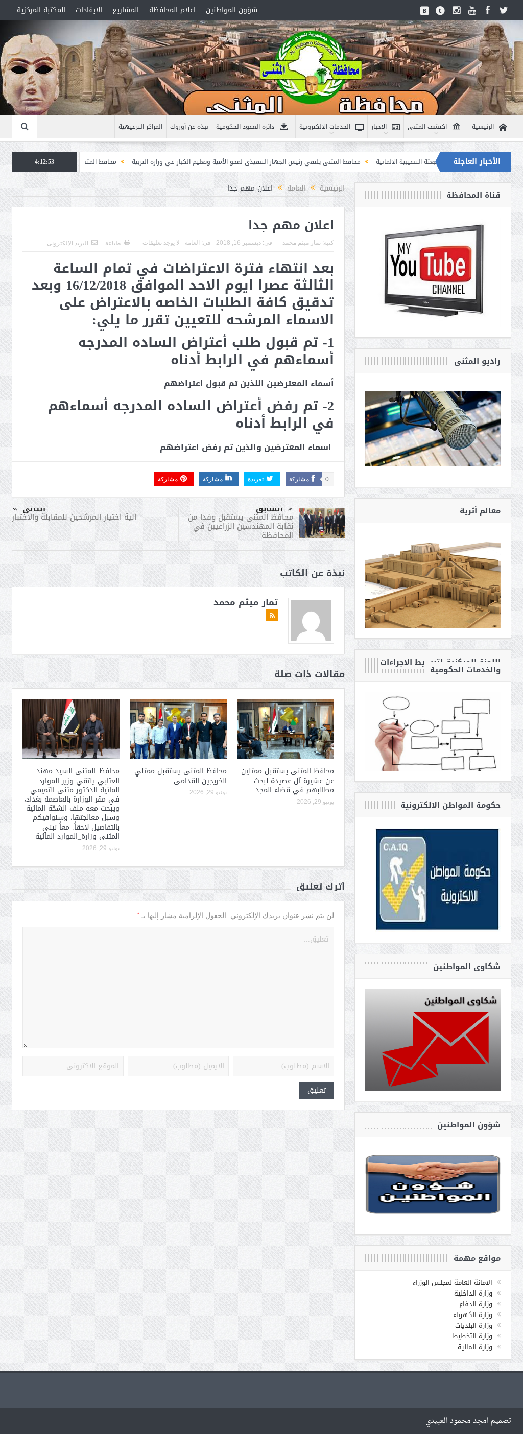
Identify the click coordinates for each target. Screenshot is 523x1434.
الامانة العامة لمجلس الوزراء (452, 1282)
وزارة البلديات (473, 1325)
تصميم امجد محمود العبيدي (468, 1421)
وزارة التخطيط (472, 1336)
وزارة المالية (475, 1347)
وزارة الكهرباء (472, 1314)
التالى (33, 508)
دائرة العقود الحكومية (245, 126)
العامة (192, 242)
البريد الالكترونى (67, 243)
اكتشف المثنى (427, 126)
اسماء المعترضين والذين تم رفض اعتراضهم (245, 447)
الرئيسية (483, 126)
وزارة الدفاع (475, 1304)
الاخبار (379, 126)
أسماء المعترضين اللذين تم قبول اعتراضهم (249, 383)
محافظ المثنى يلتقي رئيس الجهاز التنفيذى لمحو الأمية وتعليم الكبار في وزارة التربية (301, 162)
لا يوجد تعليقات (161, 242)
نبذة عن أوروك (189, 126)
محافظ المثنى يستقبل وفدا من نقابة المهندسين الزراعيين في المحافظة (241, 526)
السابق (269, 508)
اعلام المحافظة (172, 10)
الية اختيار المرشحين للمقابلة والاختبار (74, 517)
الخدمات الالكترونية (324, 126)
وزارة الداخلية (473, 1293)
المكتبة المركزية (41, 10)
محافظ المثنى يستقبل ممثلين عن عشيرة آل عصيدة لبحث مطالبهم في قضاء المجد (287, 780)
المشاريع (125, 10)
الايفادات (89, 10)
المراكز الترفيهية (140, 126)
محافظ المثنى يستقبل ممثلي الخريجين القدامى (180, 775)
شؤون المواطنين (231, 10)
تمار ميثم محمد (301, 242)
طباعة (113, 243)
